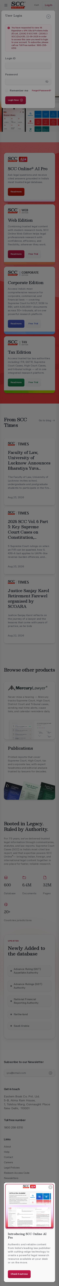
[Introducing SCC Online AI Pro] (29, 1206)
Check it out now (19, 1274)
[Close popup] (50, 1187)
